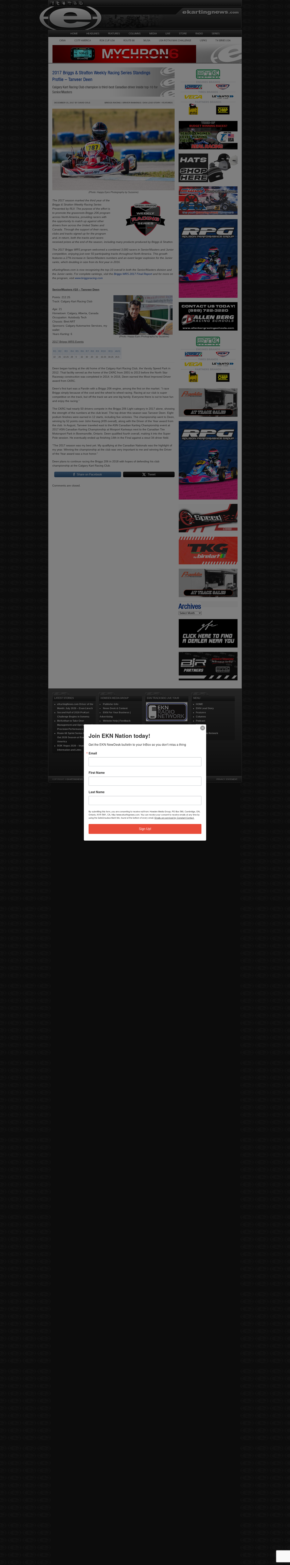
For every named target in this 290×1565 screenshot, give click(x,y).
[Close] (202, 728)
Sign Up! (145, 829)
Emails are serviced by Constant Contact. (174, 817)
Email (93, 753)
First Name (97, 772)
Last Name (97, 792)
